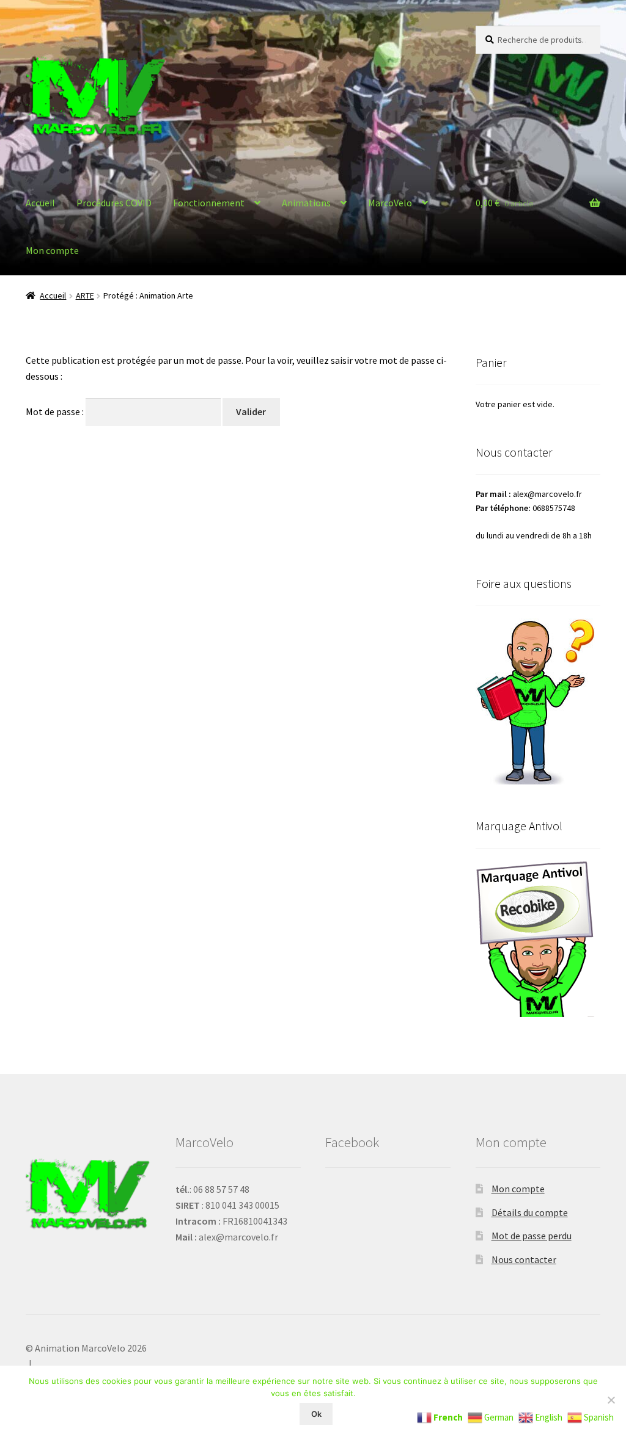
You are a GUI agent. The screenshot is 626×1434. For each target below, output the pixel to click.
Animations (306, 203)
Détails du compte (530, 1212)
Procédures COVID (114, 203)
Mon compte (52, 250)
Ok (316, 1414)
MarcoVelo (390, 203)
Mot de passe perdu (532, 1235)
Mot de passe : (56, 411)
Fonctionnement (209, 203)
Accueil (40, 203)
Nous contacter (524, 1259)
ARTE (85, 295)
